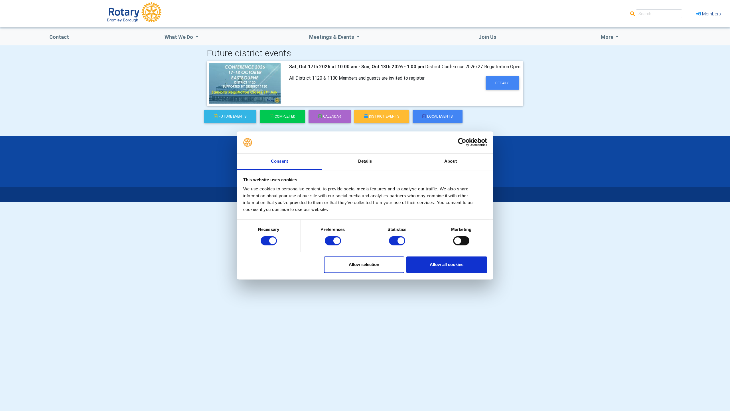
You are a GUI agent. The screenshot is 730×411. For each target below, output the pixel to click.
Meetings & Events (332, 37)
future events (233, 116)
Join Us (487, 37)
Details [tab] (365, 161)
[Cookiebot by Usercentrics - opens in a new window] (462, 142)
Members (711, 14)
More (608, 37)
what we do (179, 37)
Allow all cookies (446, 264)
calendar (332, 116)
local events (440, 116)
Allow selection (364, 264)
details (502, 82)
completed (285, 116)
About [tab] (450, 161)
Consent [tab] (279, 161)
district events (384, 116)
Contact (59, 37)
